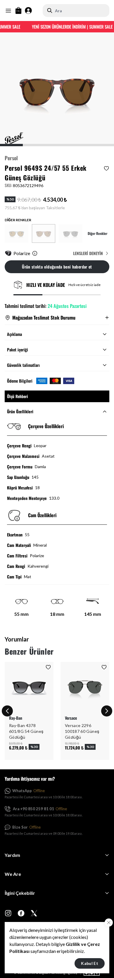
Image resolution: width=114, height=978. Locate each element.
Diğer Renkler (97, 233)
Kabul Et (89, 963)
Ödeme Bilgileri (19, 381)
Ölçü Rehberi (17, 396)
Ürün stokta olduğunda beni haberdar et (57, 267)
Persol (11, 158)
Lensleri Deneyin (88, 253)
